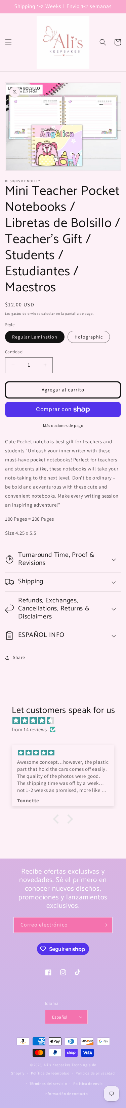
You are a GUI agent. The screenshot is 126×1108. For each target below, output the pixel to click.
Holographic (89, 337)
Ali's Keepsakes (57, 1064)
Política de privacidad (95, 1073)
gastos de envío (23, 313)
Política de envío (88, 1083)
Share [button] (19, 657)
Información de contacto (66, 1093)
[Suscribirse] (104, 925)
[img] (66, 720)
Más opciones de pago (63, 425)
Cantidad (14, 352)
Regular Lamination (34, 337)
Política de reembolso (50, 1073)
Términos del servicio (48, 1083)
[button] (8, 42)
